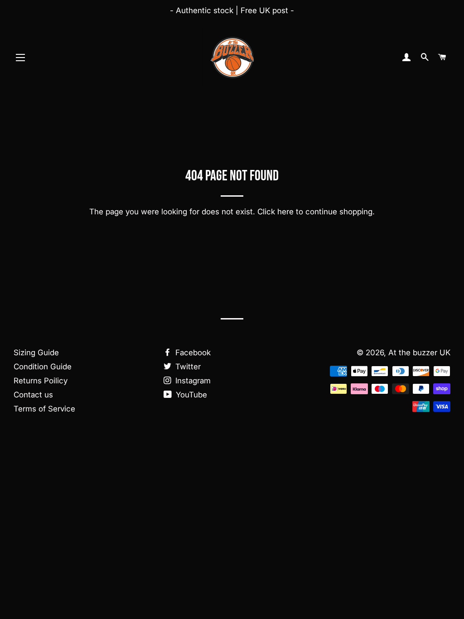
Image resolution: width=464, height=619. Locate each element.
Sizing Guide (36, 352)
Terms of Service (44, 408)
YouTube (190, 394)
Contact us (33, 394)
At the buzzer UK (419, 352)
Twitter (187, 366)
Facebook (192, 352)
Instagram (192, 380)
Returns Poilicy (41, 380)
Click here (275, 211)
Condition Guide (43, 366)
